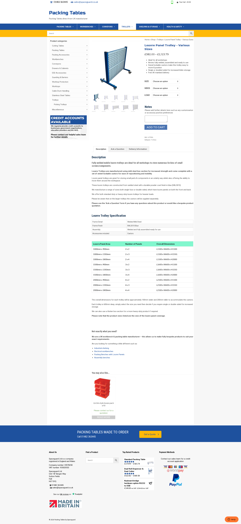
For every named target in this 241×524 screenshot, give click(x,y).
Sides (147, 88)
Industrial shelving (101, 348)
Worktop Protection (60, 82)
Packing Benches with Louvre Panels (109, 354)
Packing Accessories (60, 55)
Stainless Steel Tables (61, 95)
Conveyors (56, 64)
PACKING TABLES (64, 27)
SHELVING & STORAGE (148, 27)
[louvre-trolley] (116, 68)
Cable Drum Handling (60, 91)
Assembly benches (102, 357)
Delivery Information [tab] (138, 149)
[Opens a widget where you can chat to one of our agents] (231, 519)
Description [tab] (101, 149)
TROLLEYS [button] (126, 27)
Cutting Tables (58, 46)
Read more (103, 417)
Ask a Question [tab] (117, 149)
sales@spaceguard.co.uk (86, 2)
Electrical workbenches (103, 351)
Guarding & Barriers (60, 77)
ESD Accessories (59, 73)
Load (147, 95)
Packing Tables (58, 50)
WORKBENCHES (86, 27)
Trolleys (153, 140)
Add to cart (156, 127)
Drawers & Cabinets (60, 68)
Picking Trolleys (60, 104)
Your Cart (185, 2)
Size (146, 81)
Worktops (56, 86)
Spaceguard (71, 520)
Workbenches (57, 59)
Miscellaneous (58, 109)
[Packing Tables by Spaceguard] (71, 13)
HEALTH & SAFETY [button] (174, 27)
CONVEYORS (107, 27)
